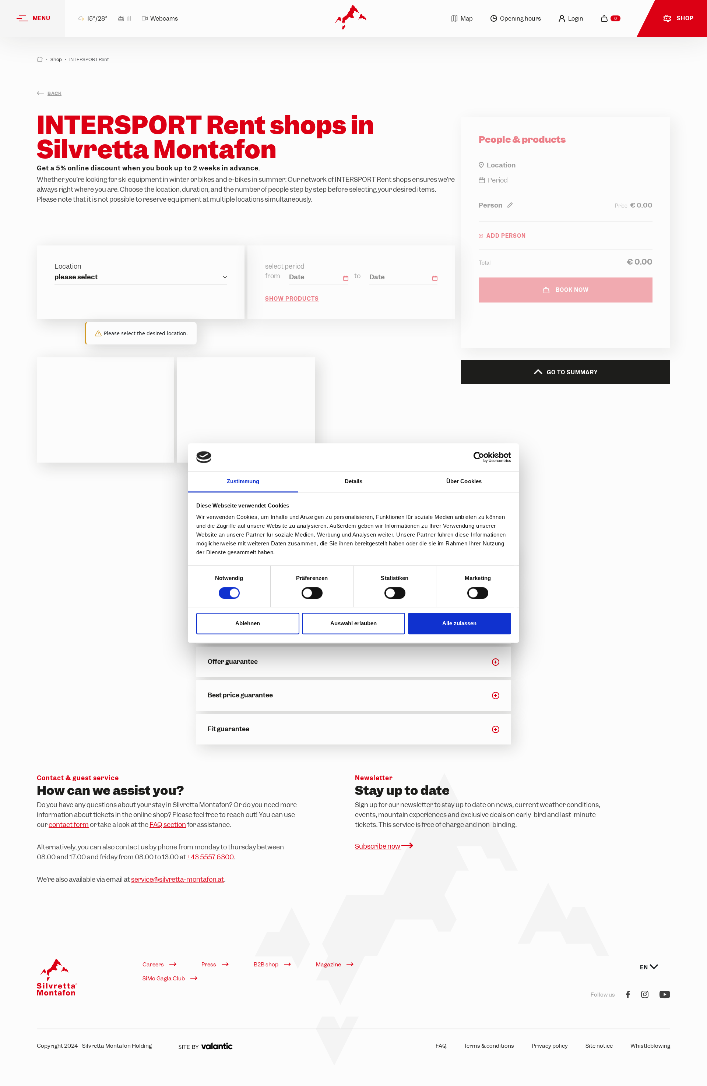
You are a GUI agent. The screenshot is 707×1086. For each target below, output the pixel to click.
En (645, 967)
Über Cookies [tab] (464, 481)
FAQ (441, 1046)
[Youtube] (664, 995)
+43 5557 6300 (211, 857)
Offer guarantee (233, 662)
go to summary (571, 372)
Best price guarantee (240, 695)
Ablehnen (247, 623)
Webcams (164, 18)
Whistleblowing (650, 1046)
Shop (56, 59)
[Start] (40, 59)
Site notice (599, 1046)
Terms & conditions (489, 1046)
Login (575, 18)
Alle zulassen (459, 623)
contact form (69, 824)
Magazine (328, 964)
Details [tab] (354, 481)
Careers (153, 964)
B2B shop (266, 964)
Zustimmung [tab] (243, 481)
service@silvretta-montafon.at (177, 879)
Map (467, 18)
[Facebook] (628, 995)
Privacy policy (550, 1046)
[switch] (312, 593)
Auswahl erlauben (353, 623)
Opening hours (520, 18)
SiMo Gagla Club (164, 978)
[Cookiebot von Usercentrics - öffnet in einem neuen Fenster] (479, 457)
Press (208, 964)
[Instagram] (644, 995)
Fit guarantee (228, 729)
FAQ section (168, 824)
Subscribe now (378, 846)
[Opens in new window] (205, 1046)
